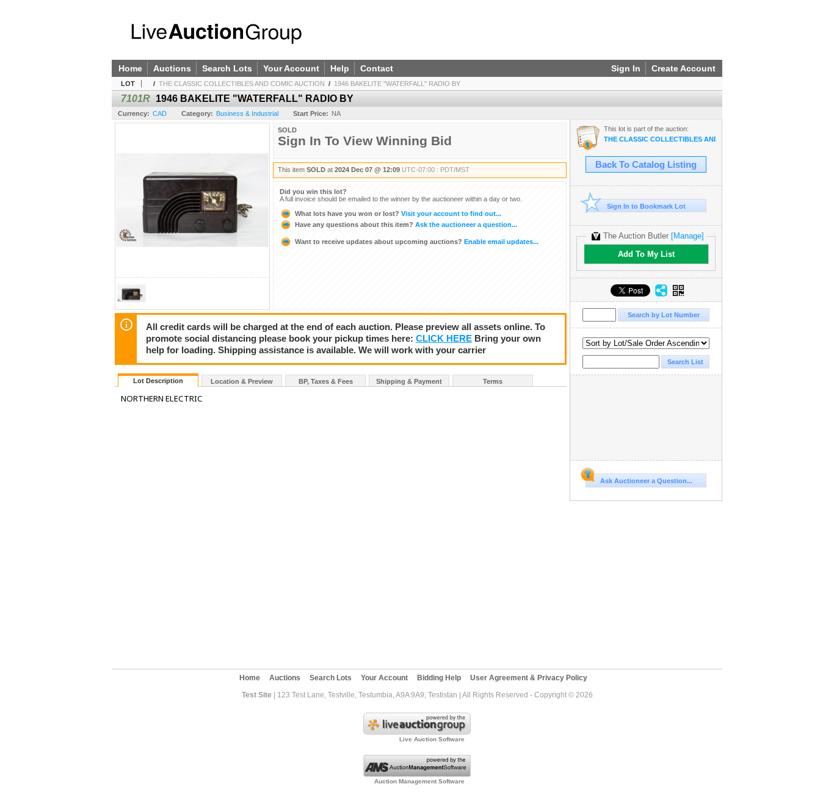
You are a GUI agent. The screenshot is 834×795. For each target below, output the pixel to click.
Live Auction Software (432, 739)
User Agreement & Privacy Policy (528, 678)
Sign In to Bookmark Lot (646, 206)
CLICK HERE (444, 339)
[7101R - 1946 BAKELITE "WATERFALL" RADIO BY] (131, 306)
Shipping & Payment (409, 381)
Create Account (683, 68)
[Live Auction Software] (417, 732)
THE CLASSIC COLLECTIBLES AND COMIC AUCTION (242, 83)
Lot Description (158, 380)
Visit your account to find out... (398, 213)
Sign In (625, 68)
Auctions (172, 68)
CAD (160, 113)
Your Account (291, 68)
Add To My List (646, 254)
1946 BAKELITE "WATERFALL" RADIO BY (397, 83)
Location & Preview (242, 381)
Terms (492, 381)
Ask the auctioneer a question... (406, 224)
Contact (376, 68)
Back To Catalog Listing (646, 165)
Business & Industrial (247, 113)
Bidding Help (439, 678)
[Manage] (687, 235)
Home (130, 68)
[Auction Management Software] (417, 774)
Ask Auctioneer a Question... (646, 480)
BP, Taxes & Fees (326, 381)
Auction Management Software (419, 781)
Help (339, 68)
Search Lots (227, 68)
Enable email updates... (416, 241)
